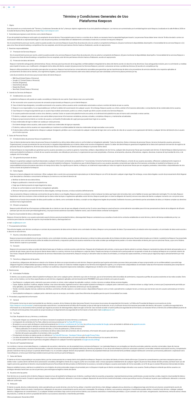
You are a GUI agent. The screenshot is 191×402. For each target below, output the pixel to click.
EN (9, 7)
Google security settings (91, 340)
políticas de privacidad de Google (97, 324)
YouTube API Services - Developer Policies (67, 335)
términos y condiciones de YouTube (70, 324)
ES (4, 7)
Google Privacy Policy (92, 335)
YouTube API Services (74, 322)
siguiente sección (139, 324)
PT (14, 7)
